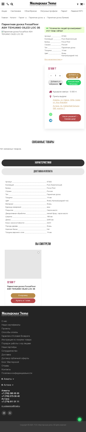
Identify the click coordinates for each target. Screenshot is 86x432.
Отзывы (5, 366)
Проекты (6, 329)
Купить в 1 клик (23, 301)
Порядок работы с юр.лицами (16, 344)
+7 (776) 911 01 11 (10, 402)
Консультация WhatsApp (73, 83)
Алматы (6, 391)
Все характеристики (53, 59)
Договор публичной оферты (15, 358)
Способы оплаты (10, 332)
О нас (4, 321)
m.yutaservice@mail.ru (11, 406)
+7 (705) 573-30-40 (11, 396)
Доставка (6, 355)
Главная (5, 18)
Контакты (6, 370)
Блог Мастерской (10, 362)
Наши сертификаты (11, 325)
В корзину (23, 295)
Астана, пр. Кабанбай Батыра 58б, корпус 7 (66, 107)
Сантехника (16, 11)
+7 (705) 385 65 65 (10, 393)
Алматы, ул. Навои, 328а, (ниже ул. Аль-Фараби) (66, 101)
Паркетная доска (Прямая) (58, 18)
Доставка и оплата (43, 171)
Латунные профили (48, 11)
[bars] (3, 4)
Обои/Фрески (31, 11)
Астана (5, 399)
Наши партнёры (9, 347)
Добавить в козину (73, 76)
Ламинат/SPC (77, 11)
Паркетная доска (36, 18)
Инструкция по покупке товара (16, 340)
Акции (4, 11)
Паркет (64, 11)
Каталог (13, 18)
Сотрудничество (9, 351)
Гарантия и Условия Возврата (16, 336)
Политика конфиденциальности (17, 373)
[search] (8, 4)
